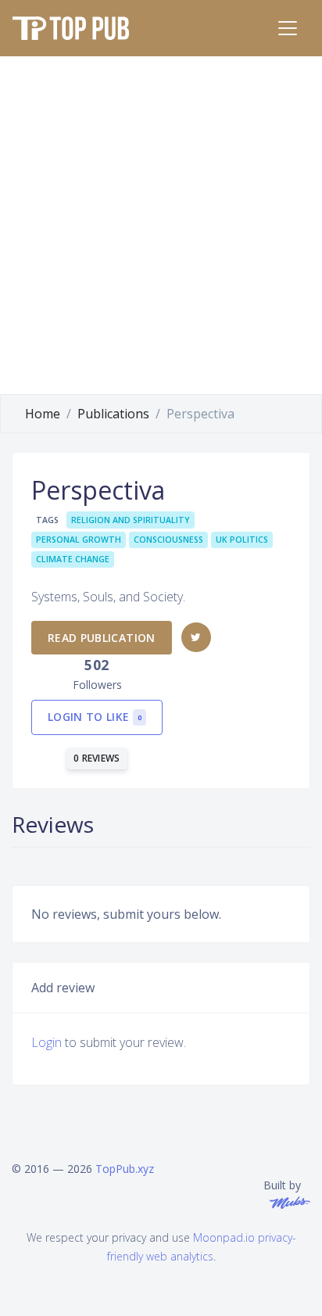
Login (46, 1042)
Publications (113, 413)
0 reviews (96, 758)
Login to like (94, 716)
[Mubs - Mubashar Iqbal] (286, 1201)
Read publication (102, 637)
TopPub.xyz (124, 1168)
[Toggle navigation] (287, 28)
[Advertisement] (161, 225)
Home (42, 413)
